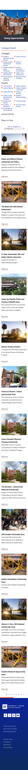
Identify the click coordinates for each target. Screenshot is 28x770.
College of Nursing (8, 91)
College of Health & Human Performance (8, 69)
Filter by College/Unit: (14, 126)
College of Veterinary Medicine (21, 96)
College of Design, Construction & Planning (8, 63)
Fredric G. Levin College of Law (20, 73)
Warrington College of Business (21, 77)
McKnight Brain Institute (7, 101)
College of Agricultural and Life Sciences (8, 58)
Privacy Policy (7, 747)
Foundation (7, 742)
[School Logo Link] (13, 706)
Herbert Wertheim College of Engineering (8, 78)
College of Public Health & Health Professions (7, 97)
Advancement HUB (9, 726)
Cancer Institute (7, 86)
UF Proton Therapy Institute (21, 105)
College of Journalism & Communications (20, 69)
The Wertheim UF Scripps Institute (7, 109)
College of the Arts (21, 56)
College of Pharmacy (18, 92)
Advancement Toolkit (10, 729)
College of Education (18, 62)
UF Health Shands (20, 101)
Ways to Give (7, 120)
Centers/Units (7, 114)
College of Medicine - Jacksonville (21, 88)
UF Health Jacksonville (6, 105)
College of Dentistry (21, 86)
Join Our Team (8, 739)
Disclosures (7, 745)
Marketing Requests (9, 731)
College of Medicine (8, 88)
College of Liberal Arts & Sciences (7, 73)
